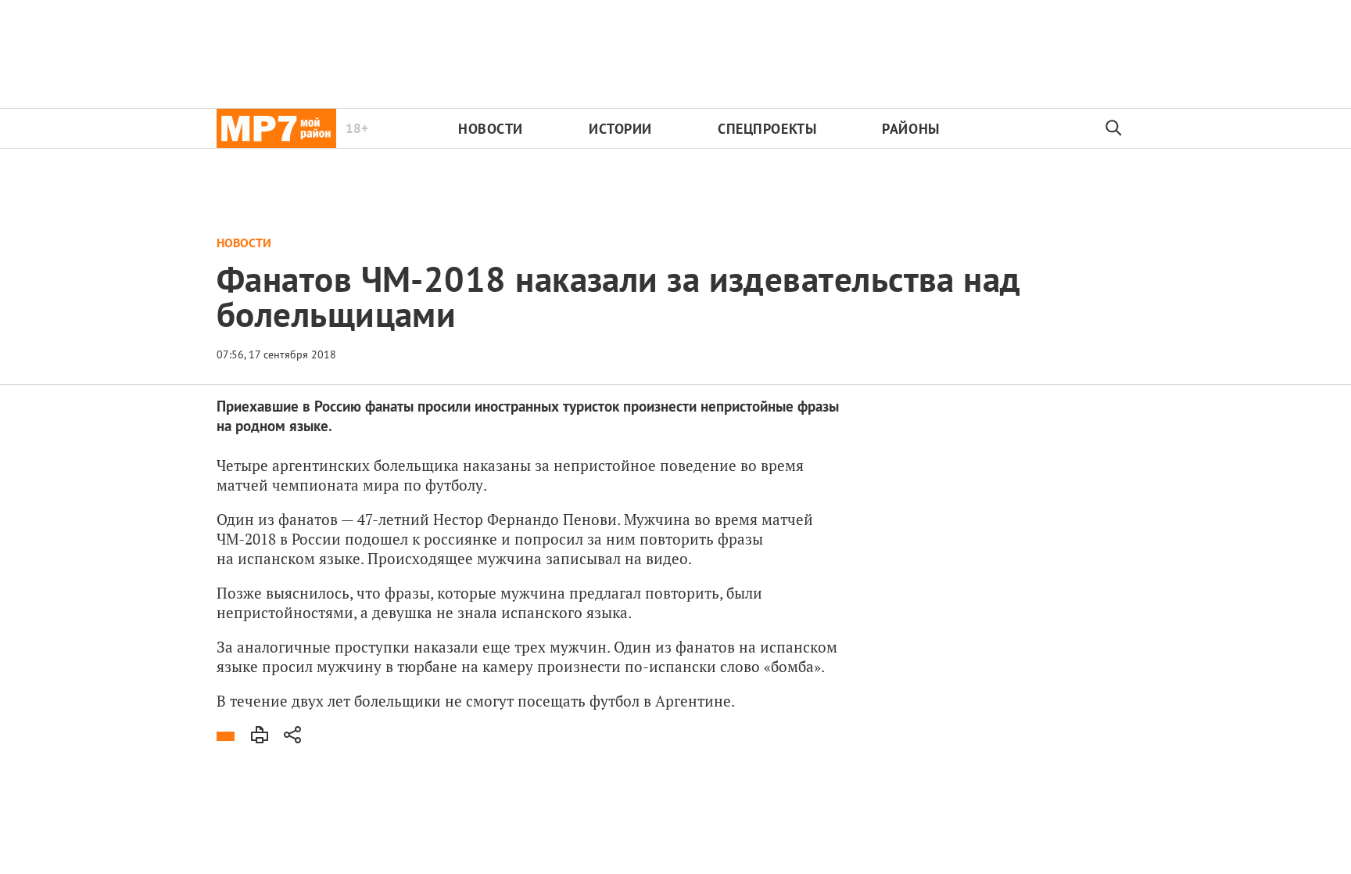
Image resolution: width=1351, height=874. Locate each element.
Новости (490, 129)
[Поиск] (1114, 128)
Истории (620, 129)
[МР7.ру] (276, 128)
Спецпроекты (767, 129)
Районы (910, 129)
